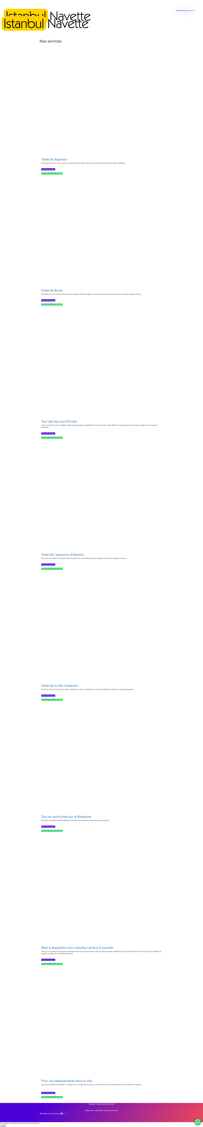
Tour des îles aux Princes (59, 421)
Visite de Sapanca (54, 159)
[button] (191, 8)
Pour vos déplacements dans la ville (66, 1080)
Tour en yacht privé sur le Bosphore (66, 816)
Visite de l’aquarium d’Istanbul (62, 554)
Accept (3, 1126)
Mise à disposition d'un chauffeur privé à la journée (77, 947)
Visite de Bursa (52, 290)
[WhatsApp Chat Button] (198, 1122)
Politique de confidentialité (94, 1110)
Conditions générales (111, 1110)
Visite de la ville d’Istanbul (59, 685)
